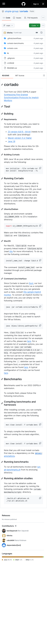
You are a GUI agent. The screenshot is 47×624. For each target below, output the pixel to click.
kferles (10, 33)
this (11, 251)
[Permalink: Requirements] (2, 119)
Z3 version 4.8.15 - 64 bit (19, 131)
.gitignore (11, 58)
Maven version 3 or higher (20, 138)
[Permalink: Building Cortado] (2, 154)
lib (8, 53)
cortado (24, 11)
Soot (31, 283)
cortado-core (12, 48)
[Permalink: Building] (2, 113)
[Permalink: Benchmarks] (2, 379)
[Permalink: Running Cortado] (2, 178)
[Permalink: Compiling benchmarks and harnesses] (2, 403)
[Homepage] (23, 4)
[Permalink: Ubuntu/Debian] (2, 209)
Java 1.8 (11, 141)
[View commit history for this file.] (41, 32)
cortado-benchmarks (15, 43)
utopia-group (11, 11)
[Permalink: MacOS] (2, 241)
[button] (40, 168)
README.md (12, 68)
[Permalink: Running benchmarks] (2, 462)
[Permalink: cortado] (2, 84)
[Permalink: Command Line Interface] (2, 278)
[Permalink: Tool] (2, 106)
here (29, 341)
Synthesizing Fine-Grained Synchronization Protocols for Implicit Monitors (21, 97)
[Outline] (44, 75)
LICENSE (10, 63)
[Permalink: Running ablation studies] (2, 478)
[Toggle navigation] (4, 4)
